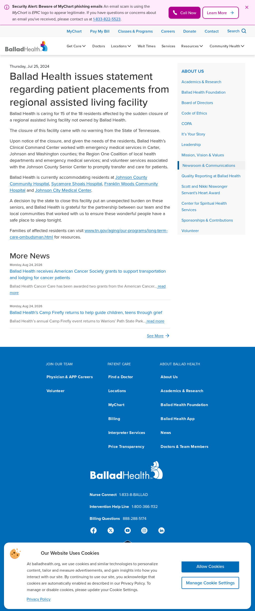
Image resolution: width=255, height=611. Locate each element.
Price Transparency (126, 446)
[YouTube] (127, 531)
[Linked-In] (159, 531)
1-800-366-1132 (145, 506)
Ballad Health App (177, 419)
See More (155, 335)
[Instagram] (143, 531)
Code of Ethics (194, 113)
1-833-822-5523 (107, 19)
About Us (193, 71)
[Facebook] (96, 531)
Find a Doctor (120, 377)
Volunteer (190, 230)
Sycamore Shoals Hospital (76, 184)
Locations (117, 391)
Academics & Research (201, 81)
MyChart (116, 405)
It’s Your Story (193, 134)
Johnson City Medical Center (63, 190)
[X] (112, 531)
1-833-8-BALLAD (133, 494)
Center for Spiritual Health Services (204, 206)
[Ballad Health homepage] (127, 474)
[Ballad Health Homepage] (26, 46)
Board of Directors (197, 102)
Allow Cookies (210, 566)
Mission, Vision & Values (203, 155)
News (166, 432)
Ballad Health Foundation (204, 92)
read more (155, 321)
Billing (114, 419)
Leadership (191, 144)
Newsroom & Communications (209, 165)
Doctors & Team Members (184, 446)
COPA (187, 123)
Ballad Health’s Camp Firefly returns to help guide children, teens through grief (86, 312)
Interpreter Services (126, 432)
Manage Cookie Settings (210, 583)
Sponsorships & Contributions (207, 220)
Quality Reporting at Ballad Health (211, 176)
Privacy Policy (39, 599)
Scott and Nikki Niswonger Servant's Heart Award (204, 189)
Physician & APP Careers (70, 377)
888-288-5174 (134, 518)
